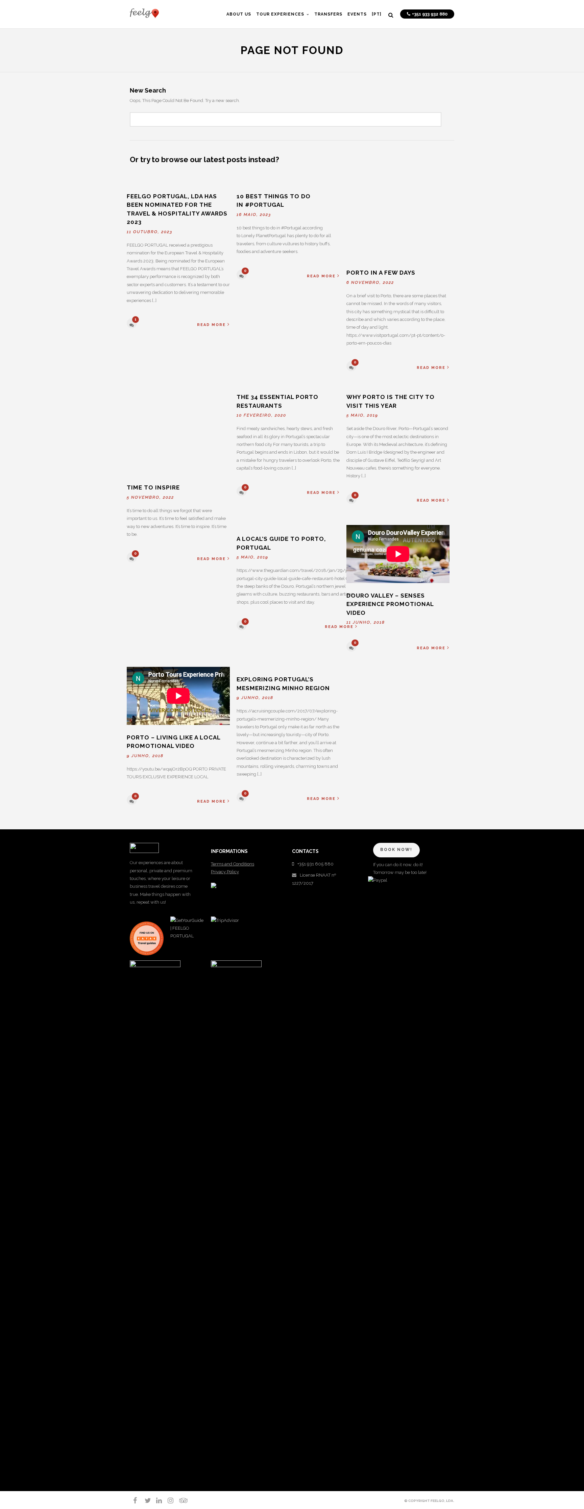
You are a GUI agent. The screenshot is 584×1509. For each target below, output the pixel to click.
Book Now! (396, 849)
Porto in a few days (380, 272)
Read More (211, 325)
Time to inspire (153, 487)
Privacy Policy (225, 871)
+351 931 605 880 (315, 863)
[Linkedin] (156, 1500)
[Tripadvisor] (179, 1500)
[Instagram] (167, 1500)
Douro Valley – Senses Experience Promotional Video (390, 604)
